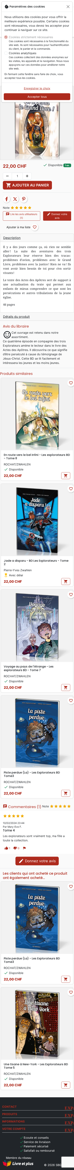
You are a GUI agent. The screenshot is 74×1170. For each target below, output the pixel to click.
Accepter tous (37, 96)
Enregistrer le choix (37, 88)
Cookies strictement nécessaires (31, 37)
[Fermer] (68, 7)
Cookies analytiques (22, 53)
